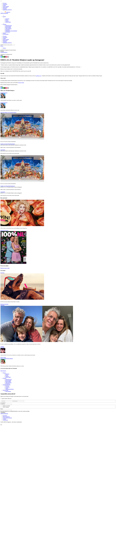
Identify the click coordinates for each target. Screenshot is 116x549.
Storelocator (5, 7)
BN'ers (1, 45)
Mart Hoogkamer (11, 143)
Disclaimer (5, 415)
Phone (1, 408)
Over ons (4, 3)
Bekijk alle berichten (4, 230)
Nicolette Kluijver (3, 52)
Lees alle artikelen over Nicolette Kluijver (8, 112)
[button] (5, 12)
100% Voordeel (6, 6)
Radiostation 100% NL (7, 9)
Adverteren (5, 4)
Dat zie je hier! (21, 82)
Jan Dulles (2, 347)
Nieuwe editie (3, 357)
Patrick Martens (10, 358)
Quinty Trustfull (3, 358)
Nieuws (4, 48)
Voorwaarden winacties (7, 417)
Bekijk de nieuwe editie (4, 268)
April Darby (2, 149)
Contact (4, 5)
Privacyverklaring (6, 416)
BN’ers (6, 375)
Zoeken (2, 44)
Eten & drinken (8, 380)
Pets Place (2, 272)
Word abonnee (3, 370)
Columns (2, 346)
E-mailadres (2, 402)
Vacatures (5, 8)
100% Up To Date (6, 405)
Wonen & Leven (8, 379)
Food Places (7, 383)
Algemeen (2, 305)
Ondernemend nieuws (9, 389)
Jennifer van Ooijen (4, 143)
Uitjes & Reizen (8, 382)
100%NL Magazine (4, 13)
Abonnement (5, 419)
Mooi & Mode (8, 381)
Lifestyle (4, 378)
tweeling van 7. (39, 75)
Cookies (4, 418)
